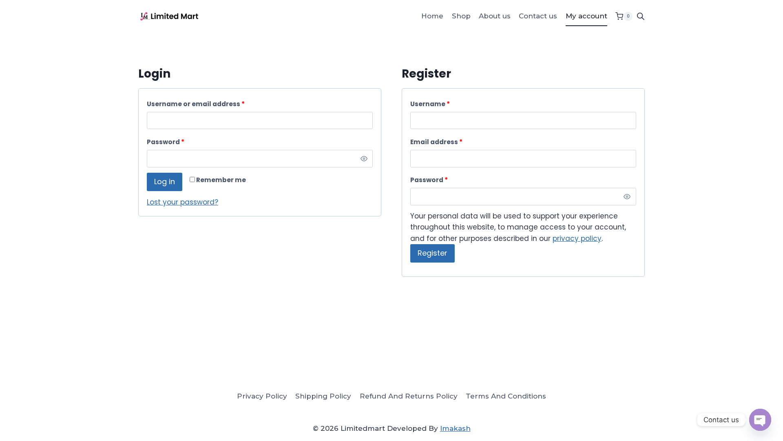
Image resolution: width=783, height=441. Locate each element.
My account (586, 16)
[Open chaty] (760, 420)
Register (432, 253)
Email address (436, 142)
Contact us (538, 16)
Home (432, 16)
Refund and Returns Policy (409, 396)
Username (430, 104)
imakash (455, 428)
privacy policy (577, 238)
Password (165, 142)
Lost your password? (182, 202)
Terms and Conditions (506, 396)
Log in (164, 181)
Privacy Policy (262, 396)
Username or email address (196, 104)
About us (495, 16)
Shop (461, 16)
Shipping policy (323, 396)
